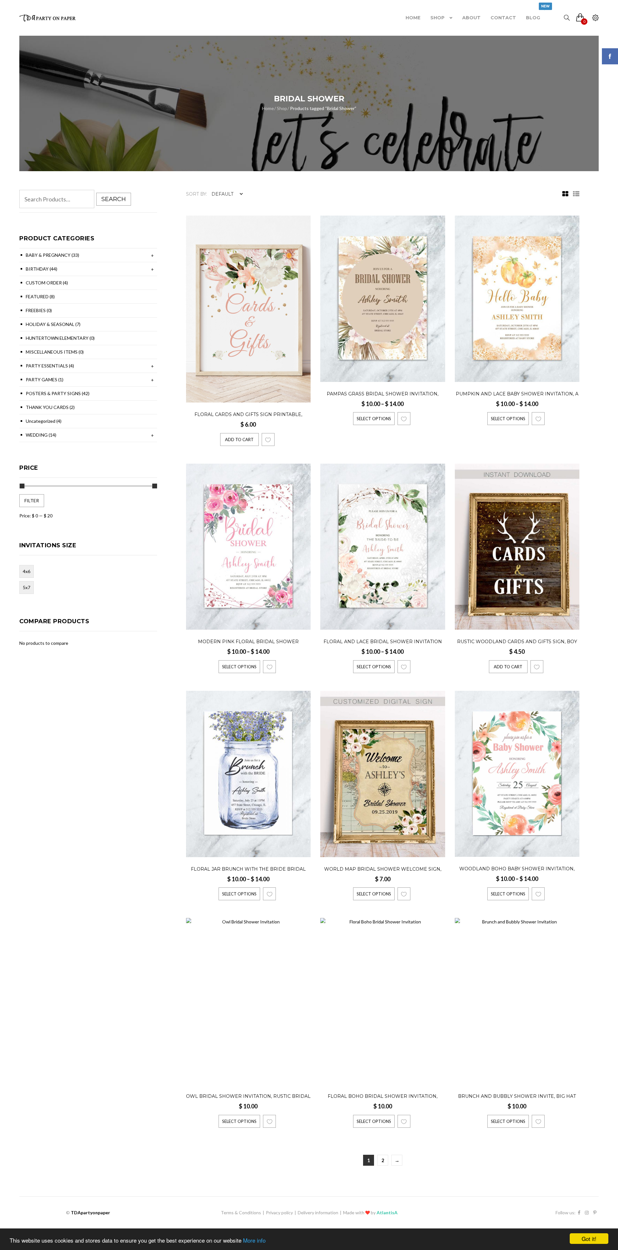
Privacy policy (279, 1212)
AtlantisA (387, 1212)
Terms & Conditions (241, 1212)
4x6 (26, 571)
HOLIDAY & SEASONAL (53, 324)
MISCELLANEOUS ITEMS (55, 352)
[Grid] (563, 194)
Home (413, 18)
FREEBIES (39, 310)
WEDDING (41, 435)
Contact (503, 18)
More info (254, 1240)
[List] (574, 194)
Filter (31, 500)
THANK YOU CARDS (50, 407)
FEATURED (40, 296)
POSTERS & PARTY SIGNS (57, 393)
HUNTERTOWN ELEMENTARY (60, 338)
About (471, 18)
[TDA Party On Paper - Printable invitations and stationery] (48, 17)
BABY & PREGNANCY (52, 255)
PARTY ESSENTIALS (50, 365)
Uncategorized (43, 421)
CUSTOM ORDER (47, 282)
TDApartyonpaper (90, 1212)
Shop (437, 18)
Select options (374, 418)
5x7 (26, 587)
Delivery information (318, 1212)
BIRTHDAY (41, 269)
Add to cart (239, 439)
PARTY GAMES (44, 379)
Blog (533, 14)
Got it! (589, 1239)
